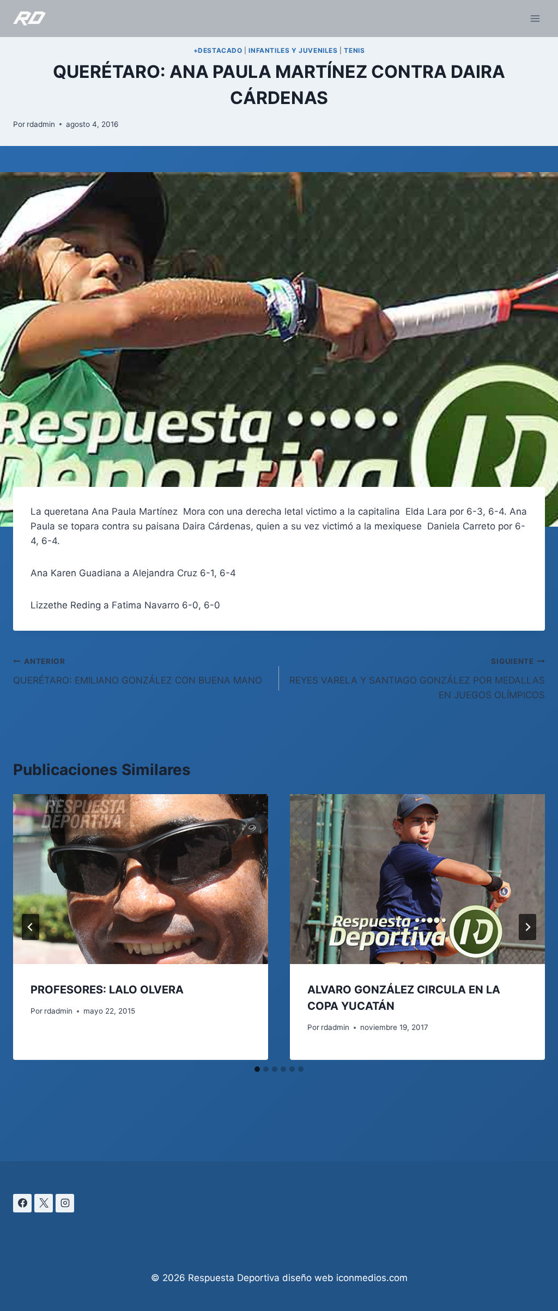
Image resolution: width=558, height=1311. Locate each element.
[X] (43, 1203)
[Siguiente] (527, 927)
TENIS (354, 50)
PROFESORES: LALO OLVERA (107, 989)
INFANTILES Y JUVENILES (292, 50)
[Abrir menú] (535, 18)
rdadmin (41, 124)
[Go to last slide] (30, 927)
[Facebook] (22, 1203)
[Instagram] (65, 1203)
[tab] (257, 1069)
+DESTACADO (217, 50)
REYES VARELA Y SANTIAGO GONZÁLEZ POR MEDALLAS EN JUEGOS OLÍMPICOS (417, 678)
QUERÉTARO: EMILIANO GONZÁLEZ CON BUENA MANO (137, 671)
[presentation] (140, 879)
